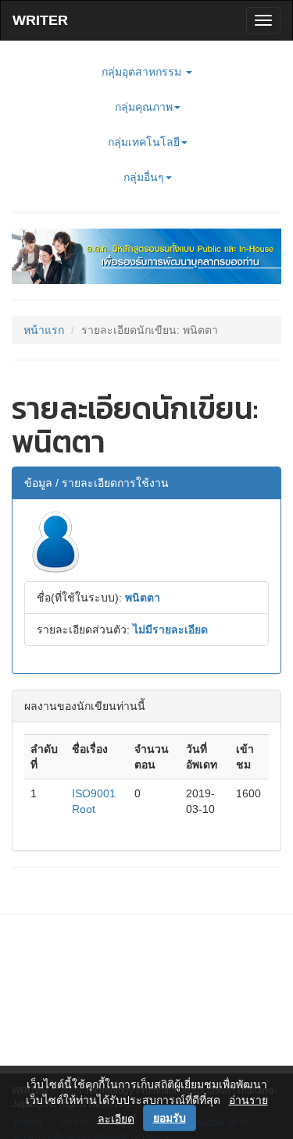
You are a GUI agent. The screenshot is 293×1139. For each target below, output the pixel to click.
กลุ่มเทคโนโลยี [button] (144, 142)
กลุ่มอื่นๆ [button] (143, 177)
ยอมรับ (169, 1118)
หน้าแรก (43, 330)
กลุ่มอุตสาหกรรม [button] (143, 72)
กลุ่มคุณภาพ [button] (144, 107)
